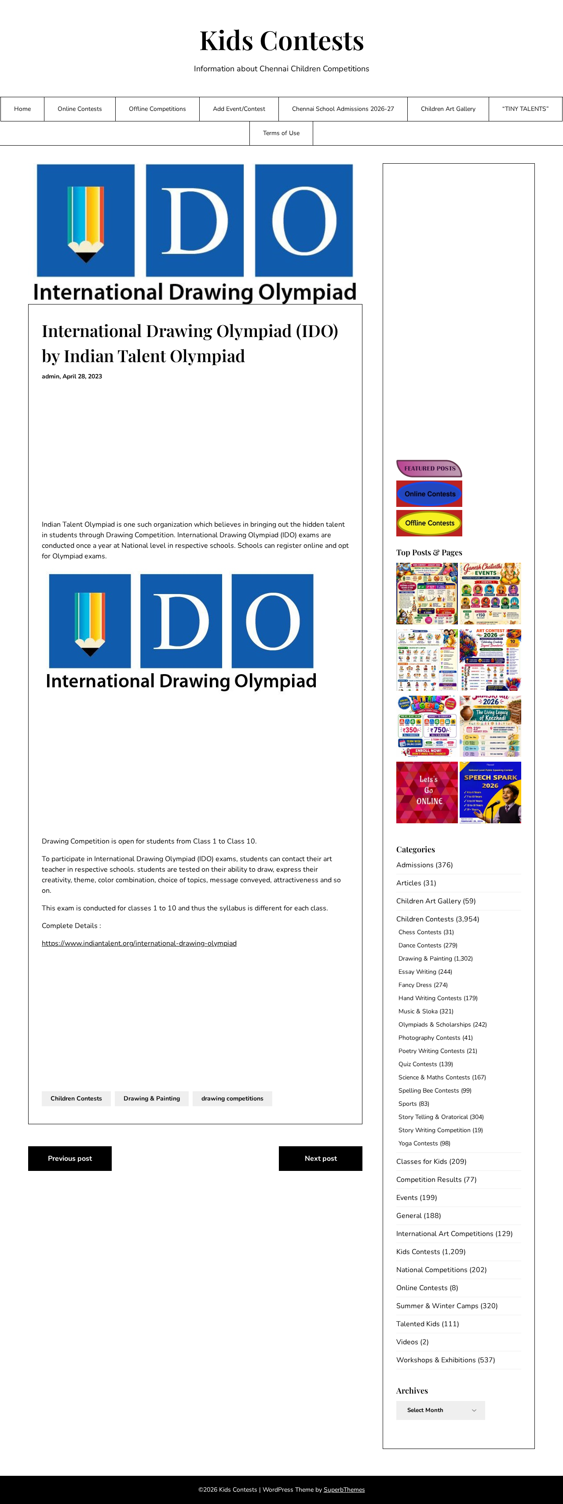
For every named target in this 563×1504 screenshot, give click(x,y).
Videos (407, 1342)
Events (407, 1198)
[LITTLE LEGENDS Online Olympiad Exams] (427, 728)
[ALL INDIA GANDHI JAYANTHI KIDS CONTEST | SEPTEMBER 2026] (427, 661)
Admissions (415, 865)
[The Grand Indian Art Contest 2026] (490, 661)
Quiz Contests (417, 1064)
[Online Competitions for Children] (427, 794)
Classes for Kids (421, 1162)
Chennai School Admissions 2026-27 (343, 109)
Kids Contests (281, 39)
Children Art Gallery (448, 109)
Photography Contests (429, 1038)
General (409, 1216)
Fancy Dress (415, 985)
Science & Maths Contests (434, 1077)
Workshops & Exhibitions (436, 1360)
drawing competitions (232, 1098)
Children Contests (76, 1098)
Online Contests (80, 109)
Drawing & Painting (152, 1098)
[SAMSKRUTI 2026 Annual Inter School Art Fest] (490, 728)
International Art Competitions (445, 1234)
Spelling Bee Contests (428, 1090)
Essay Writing (417, 972)
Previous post (70, 1158)
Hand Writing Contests (430, 998)
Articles (408, 883)
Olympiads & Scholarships (434, 1024)
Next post (321, 1158)
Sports (407, 1104)
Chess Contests (420, 932)
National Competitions (432, 1270)
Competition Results (429, 1180)
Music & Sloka (418, 1011)
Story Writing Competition (434, 1130)
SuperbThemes (344, 1490)
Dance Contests (420, 945)
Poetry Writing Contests (431, 1051)
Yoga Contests (418, 1143)
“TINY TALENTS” (525, 109)
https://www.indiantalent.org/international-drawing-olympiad (139, 943)
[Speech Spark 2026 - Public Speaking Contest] (490, 794)
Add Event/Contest (239, 109)
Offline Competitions (157, 109)
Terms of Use (281, 133)
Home (22, 109)
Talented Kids (418, 1324)
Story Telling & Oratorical (433, 1117)
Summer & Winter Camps (437, 1306)
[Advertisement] (195, 450)
